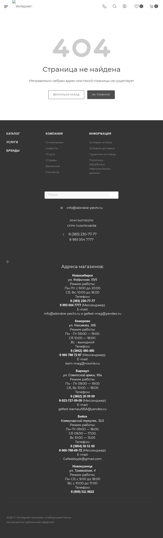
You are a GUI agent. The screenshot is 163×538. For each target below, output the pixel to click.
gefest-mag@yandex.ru (102, 314)
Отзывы (51, 160)
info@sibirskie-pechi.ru (85, 208)
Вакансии (53, 166)
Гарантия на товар (102, 154)
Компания (54, 133)
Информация (100, 133)
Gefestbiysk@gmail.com (82, 459)
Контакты (52, 172)
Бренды (13, 150)
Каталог (13, 133)
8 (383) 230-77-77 (83, 234)
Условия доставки (102, 148)
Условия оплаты (100, 142)
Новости (52, 148)
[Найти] (113, 194)
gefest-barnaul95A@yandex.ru (82, 409)
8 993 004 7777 (81, 240)
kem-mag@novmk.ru (82, 363)
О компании (54, 142)
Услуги (12, 142)
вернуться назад (66, 94)
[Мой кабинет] (124, 7)
